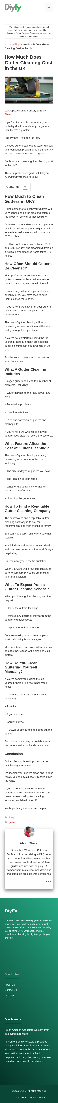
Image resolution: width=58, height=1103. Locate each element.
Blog (16, 44)
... (48, 879)
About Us (10, 984)
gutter (12, 822)
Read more (36, 1061)
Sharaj (8, 114)
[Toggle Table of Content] (23, 187)
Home (8, 44)
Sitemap (9, 995)
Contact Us (11, 990)
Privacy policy (37, 1097)
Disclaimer (21, 1097)
